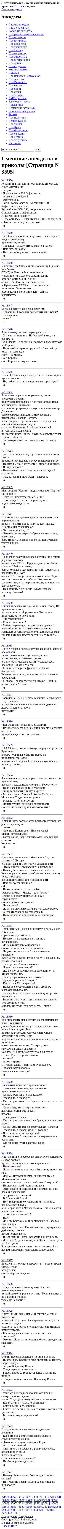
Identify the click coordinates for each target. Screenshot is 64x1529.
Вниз (14, 1525)
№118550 (7, 180)
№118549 (7, 232)
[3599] (38, 1500)
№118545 (7, 371)
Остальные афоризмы (22, 111)
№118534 (7, 774)
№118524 (7, 1353)
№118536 (7, 721)
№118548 (7, 262)
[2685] (5, 1509)
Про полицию (17, 37)
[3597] (54, 1500)
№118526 (7, 1283)
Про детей (15, 63)
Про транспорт (18, 46)
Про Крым (15, 127)
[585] (4, 1513)
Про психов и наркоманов (24, 75)
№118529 (7, 1081)
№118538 (7, 645)
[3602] (14, 1500)
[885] (53, 1509)
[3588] (14, 1506)
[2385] (14, 1509)
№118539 (7, 602)
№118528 (7, 1153)
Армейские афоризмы (22, 107)
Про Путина (16, 136)
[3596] (5, 1503)
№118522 (7, 1426)
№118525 (7, 1310)
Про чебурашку (18, 139)
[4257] (30, 1497)
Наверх (5, 1525)
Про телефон (16, 95)
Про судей (15, 91)
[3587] (22, 1506)
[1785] (30, 1509)
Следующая (25, 1516)
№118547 (7, 305)
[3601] (22, 1500)
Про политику (17, 117)
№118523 (7, 1389)
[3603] (5, 1500)
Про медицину (17, 53)
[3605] (49, 1497)
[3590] (54, 1503)
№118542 (7, 487)
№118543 (7, 450)
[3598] (46, 1500)
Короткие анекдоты (20, 30)
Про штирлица (17, 40)
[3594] (22, 1503)
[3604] (57, 1497)
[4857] (14, 1497)
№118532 (7, 854)
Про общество (17, 43)
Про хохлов (16, 123)
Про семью (15, 85)
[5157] (5, 1497)
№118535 (7, 745)
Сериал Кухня (17, 120)
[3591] (46, 1503)
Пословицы (16, 104)
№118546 (7, 329)
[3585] (38, 1506)
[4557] (22, 1497)
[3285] (49, 1506)
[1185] (46, 1509)
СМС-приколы (17, 98)
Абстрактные (17, 79)
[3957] (38, 1497)
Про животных (18, 56)
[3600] (30, 1500)
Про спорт (15, 88)
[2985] (57, 1506)
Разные (13, 114)
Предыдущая (9, 1516)
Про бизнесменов (19, 59)
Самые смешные (19, 27)
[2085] (22, 1509)
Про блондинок (18, 130)
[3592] (38, 1503)
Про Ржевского (18, 82)
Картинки (15, 143)
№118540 (7, 553)
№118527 (7, 1260)
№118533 (7, 817)
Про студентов (17, 66)
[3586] (30, 1506)
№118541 (7, 514)
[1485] (38, 1509)
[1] (16, 1513)
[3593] (30, 1503)
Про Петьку (16, 50)
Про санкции (17, 133)
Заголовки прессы (20, 101)
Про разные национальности (26, 34)
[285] (11, 1513)
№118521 (7, 1472)
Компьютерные (18, 69)
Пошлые (14, 72)
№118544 (7, 392)
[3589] (5, 1506)
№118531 (7, 925)
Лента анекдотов (11, 9)
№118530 (7, 1016)
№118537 (7, 694)
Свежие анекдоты (19, 24)
